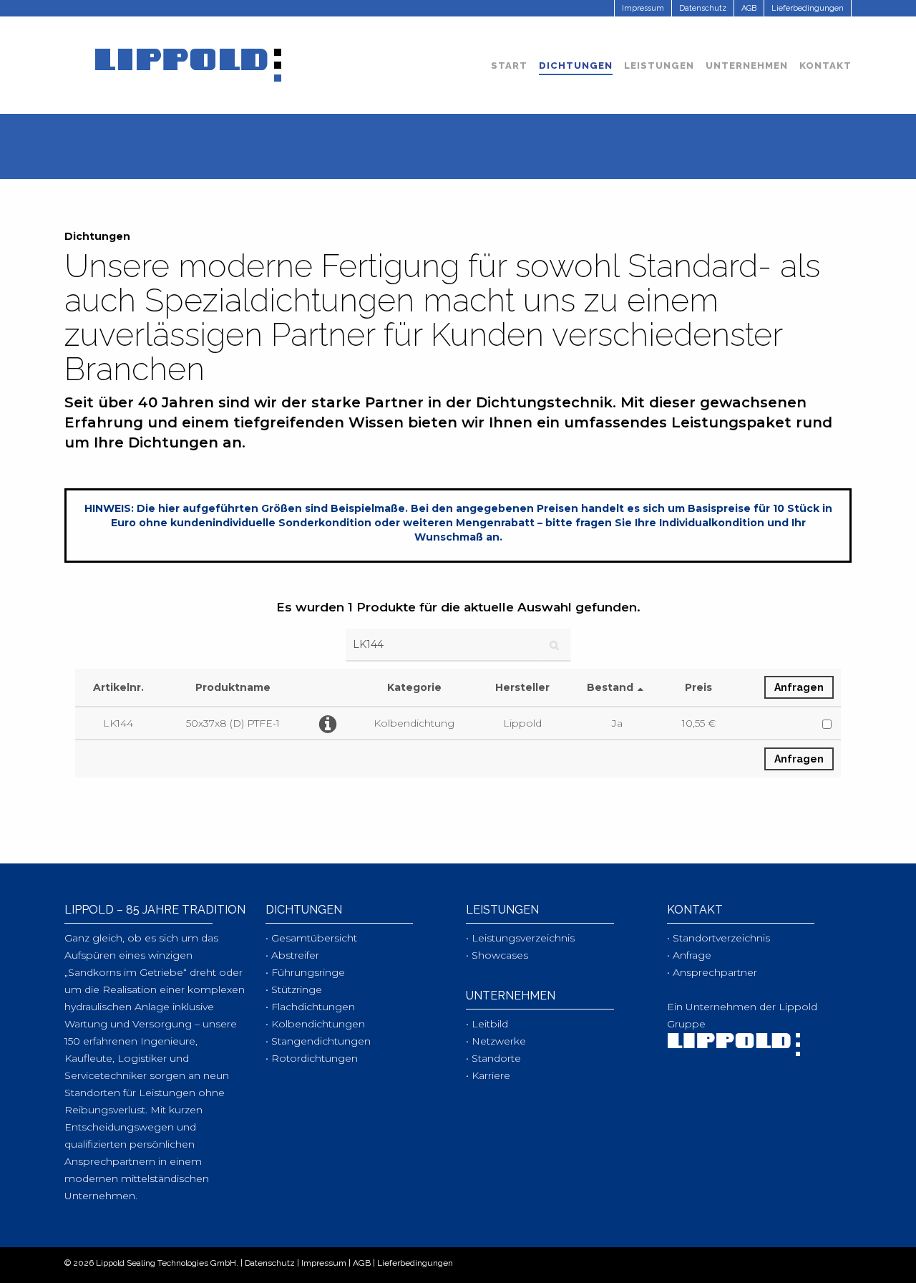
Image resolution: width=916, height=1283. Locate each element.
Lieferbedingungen (415, 1263)
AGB (362, 1263)
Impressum (323, 1263)
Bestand (610, 687)
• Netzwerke (496, 1041)
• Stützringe (293, 989)
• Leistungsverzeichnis (520, 937)
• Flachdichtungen (310, 1006)
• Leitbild (487, 1023)
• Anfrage (689, 955)
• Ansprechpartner (712, 972)
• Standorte (493, 1058)
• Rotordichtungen (311, 1058)
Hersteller (522, 687)
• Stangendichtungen (318, 1041)
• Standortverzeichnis (718, 937)
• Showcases (497, 955)
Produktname (233, 687)
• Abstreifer (292, 955)
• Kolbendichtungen (315, 1023)
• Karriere (488, 1075)
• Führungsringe (305, 972)
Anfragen (799, 687)
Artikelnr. (118, 687)
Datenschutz (270, 1263)
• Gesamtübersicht (311, 937)
